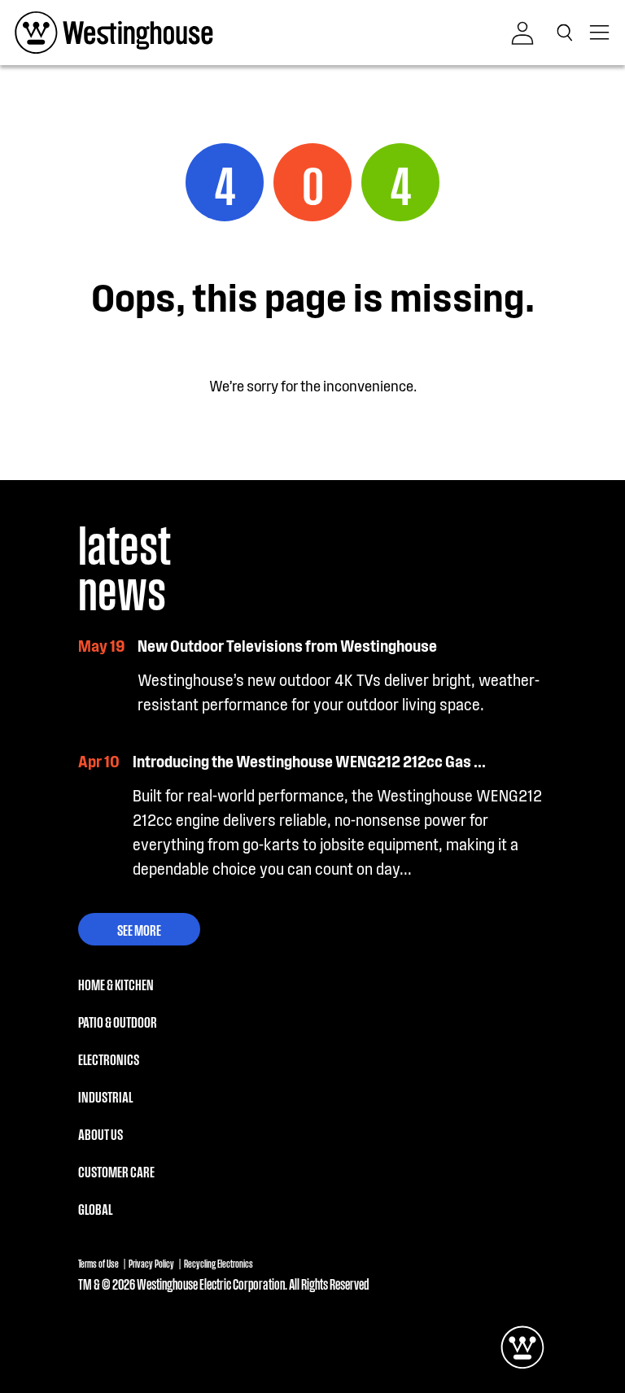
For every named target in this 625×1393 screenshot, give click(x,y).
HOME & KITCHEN (116, 983)
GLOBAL (95, 1208)
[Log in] (522, 33)
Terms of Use (98, 1263)
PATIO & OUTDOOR (117, 1021)
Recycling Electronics (218, 1263)
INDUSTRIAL (105, 1096)
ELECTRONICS (108, 1058)
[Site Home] (114, 32)
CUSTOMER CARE (116, 1171)
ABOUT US (100, 1133)
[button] (568, 32)
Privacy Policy (151, 1263)
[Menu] (600, 32)
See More (139, 929)
